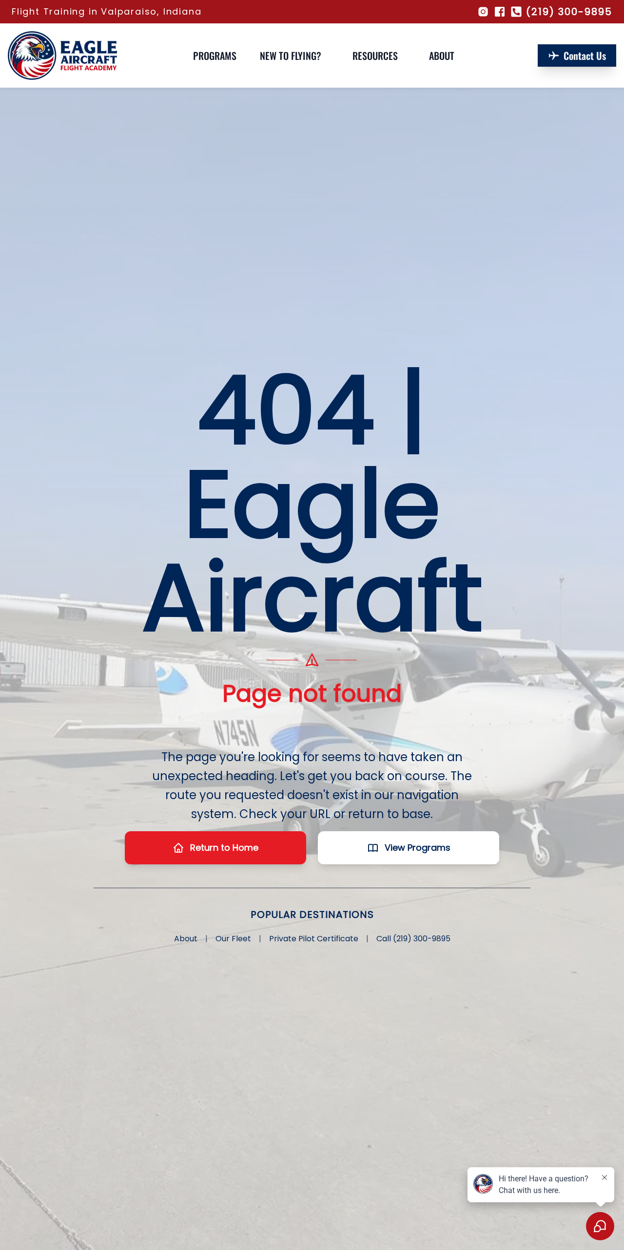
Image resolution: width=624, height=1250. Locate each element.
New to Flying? (290, 55)
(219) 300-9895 (569, 12)
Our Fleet (233, 938)
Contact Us (585, 55)
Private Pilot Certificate (313, 938)
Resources (375, 55)
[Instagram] (483, 12)
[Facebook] (500, 12)
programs (214, 55)
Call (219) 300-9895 (413, 938)
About (441, 55)
